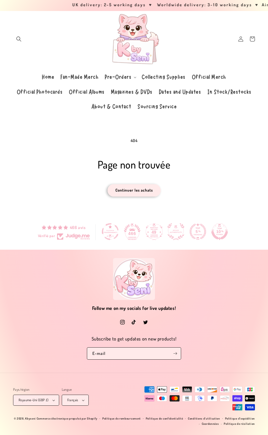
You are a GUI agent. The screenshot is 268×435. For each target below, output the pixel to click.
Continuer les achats (134, 190)
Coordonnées (210, 424)
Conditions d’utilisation (204, 418)
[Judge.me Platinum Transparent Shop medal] (110, 231)
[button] (19, 39)
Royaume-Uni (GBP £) (34, 400)
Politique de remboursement (121, 418)
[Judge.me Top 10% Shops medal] (219, 231)
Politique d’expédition (240, 418)
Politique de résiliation (239, 424)
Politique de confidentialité (164, 418)
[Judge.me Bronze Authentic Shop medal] (176, 231)
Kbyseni (30, 418)
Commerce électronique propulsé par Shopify (67, 418)
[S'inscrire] (175, 353)
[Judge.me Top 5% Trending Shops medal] (197, 231)
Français (72, 400)
